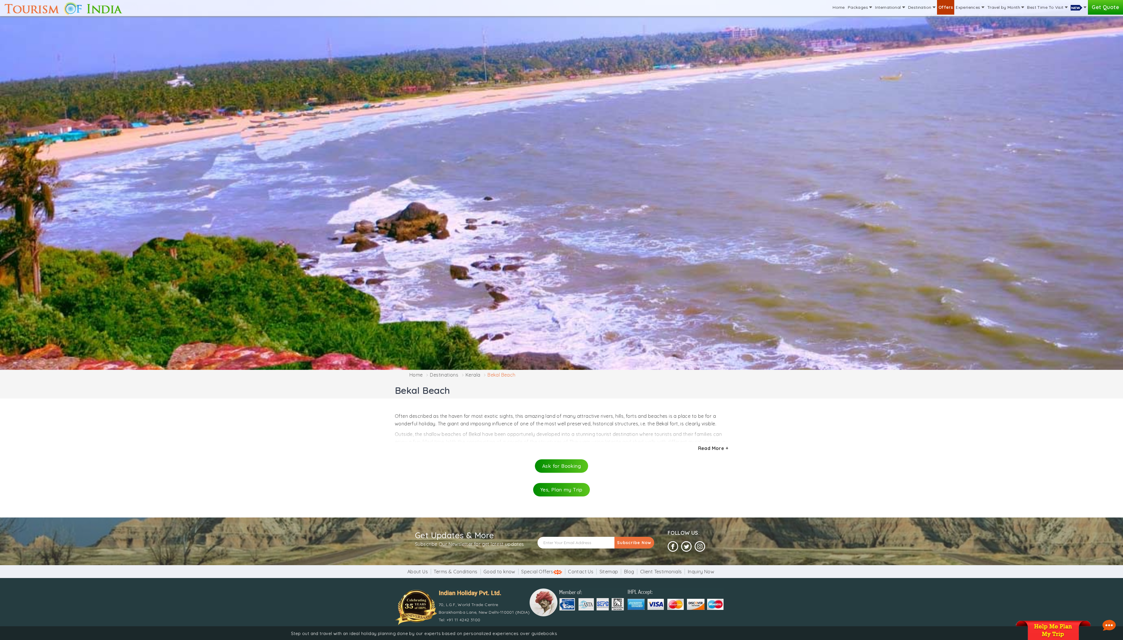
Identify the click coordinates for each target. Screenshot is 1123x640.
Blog (629, 572)
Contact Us (580, 572)
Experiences (968, 7)
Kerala (473, 375)
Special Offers (537, 572)
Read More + (713, 448)
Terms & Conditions (455, 572)
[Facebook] (673, 546)
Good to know (499, 572)
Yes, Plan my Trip (561, 490)
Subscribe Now (634, 542)
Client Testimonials (661, 572)
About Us (417, 572)
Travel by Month (1004, 7)
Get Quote (1105, 7)
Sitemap (609, 572)
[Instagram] (700, 546)
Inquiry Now (701, 572)
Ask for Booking (561, 466)
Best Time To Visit (1046, 7)
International (888, 7)
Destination (920, 7)
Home (839, 7)
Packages (858, 7)
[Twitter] (686, 546)
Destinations (444, 375)
